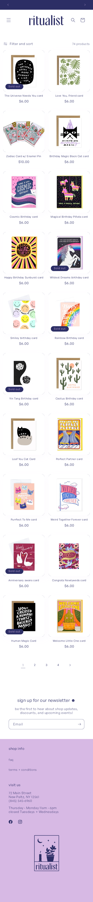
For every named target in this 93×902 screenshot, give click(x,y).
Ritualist (51, 900)
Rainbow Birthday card (69, 338)
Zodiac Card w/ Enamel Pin (23, 156)
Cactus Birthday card (69, 398)
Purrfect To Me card (24, 519)
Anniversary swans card (23, 580)
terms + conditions (23, 769)
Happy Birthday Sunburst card (23, 277)
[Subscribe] (79, 724)
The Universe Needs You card (24, 95)
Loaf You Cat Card (23, 459)
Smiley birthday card (23, 338)
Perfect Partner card (69, 459)
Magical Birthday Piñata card (69, 216)
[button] (8, 20)
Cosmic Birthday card (24, 216)
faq (11, 760)
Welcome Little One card (69, 640)
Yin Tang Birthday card (23, 398)
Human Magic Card (23, 640)
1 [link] (23, 665)
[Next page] (70, 665)
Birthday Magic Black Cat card (69, 156)
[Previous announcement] (8, 5)
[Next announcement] (85, 5)
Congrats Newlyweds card (69, 580)
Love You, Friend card (69, 95)
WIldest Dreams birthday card (69, 277)
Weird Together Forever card (69, 519)
